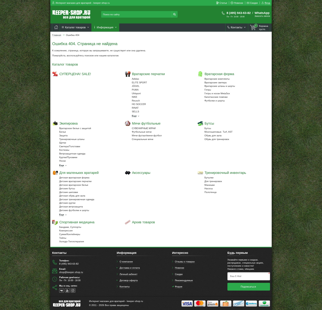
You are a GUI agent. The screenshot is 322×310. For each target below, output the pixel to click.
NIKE (134, 97)
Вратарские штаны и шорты (219, 86)
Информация (105, 27)
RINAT (135, 107)
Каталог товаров (75, 27)
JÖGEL (136, 86)
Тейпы (62, 238)
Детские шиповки (68, 192)
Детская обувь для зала (72, 195)
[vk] (61, 290)
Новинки (179, 267)
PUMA (135, 89)
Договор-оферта (129, 280)
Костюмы (64, 150)
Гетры (207, 89)
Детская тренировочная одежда (76, 199)
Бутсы (207, 128)
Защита (63, 135)
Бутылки (208, 177)
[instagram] (73, 290)
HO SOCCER (139, 104)
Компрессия (66, 230)
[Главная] (56, 27)
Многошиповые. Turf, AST (218, 131)
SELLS (135, 111)
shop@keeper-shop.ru (71, 272)
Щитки (62, 142)
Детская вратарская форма (74, 177)
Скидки (179, 274)
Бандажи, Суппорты (70, 227)
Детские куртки (67, 203)
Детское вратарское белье (73, 185)
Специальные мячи (142, 139)
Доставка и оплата (130, 267)
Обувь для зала (213, 135)
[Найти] (175, 14)
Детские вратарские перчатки (75, 181)
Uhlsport (136, 93)
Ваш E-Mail (235, 276)
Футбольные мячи (142, 131)
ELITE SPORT (139, 82)
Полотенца (210, 192)
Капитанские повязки (216, 97)
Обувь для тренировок (216, 139)
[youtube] (67, 290)
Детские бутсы (67, 188)
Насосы (208, 188)
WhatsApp (262, 13)
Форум (178, 286)
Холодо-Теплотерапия (71, 241)
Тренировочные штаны (72, 139)
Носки (62, 160)
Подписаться (248, 286)
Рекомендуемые (184, 280)
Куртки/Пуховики (68, 157)
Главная (56, 35)
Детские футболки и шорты (74, 210)
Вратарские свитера (215, 82)
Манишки (209, 185)
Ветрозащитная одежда (72, 153)
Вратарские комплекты (217, 78)
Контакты (236, 27)
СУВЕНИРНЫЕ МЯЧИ (144, 128)
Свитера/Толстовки (69, 146)
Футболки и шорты (214, 100)
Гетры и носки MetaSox (217, 93)
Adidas (135, 78)
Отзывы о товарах (185, 261)
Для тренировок (213, 181)
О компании (126, 261)
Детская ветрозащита (71, 206)
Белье (62, 131)
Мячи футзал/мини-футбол (147, 135)
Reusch (136, 100)
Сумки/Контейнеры (69, 234)
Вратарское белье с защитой (75, 128)
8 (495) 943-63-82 (239, 13)
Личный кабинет (128, 274)
